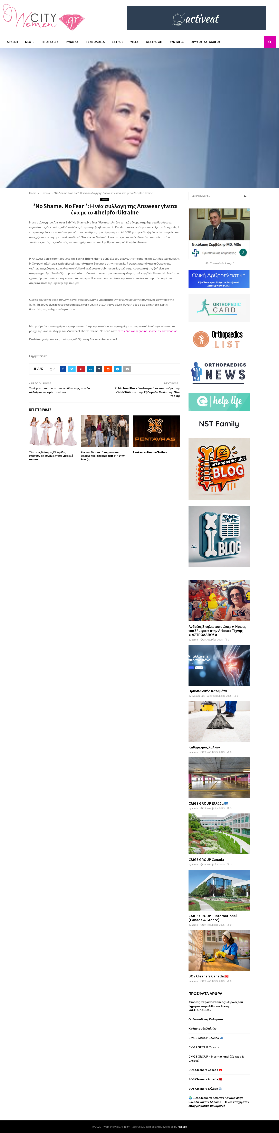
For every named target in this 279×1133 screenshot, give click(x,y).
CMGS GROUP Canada (206, 860)
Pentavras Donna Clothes (150, 452)
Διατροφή (154, 42)
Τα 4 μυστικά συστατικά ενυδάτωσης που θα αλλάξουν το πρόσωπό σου (59, 390)
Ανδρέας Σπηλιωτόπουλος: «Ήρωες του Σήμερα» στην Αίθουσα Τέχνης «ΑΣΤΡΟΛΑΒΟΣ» (217, 631)
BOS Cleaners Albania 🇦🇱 (205, 1079)
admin (195, 639)
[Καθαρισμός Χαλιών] (219, 721)
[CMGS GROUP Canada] (219, 833)
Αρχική (12, 42)
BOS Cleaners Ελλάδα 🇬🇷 (205, 1088)
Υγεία (134, 42)
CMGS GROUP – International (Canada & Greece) (213, 918)
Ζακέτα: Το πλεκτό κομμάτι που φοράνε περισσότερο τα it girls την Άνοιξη (103, 456)
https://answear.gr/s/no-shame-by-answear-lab (147, 331)
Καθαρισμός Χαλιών (204, 747)
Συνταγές (177, 42)
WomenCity (198, 695)
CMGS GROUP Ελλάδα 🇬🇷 (208, 803)
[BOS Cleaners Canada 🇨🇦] (219, 950)
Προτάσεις (50, 42)
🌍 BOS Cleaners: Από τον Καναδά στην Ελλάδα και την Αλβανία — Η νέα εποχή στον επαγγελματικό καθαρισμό (219, 1101)
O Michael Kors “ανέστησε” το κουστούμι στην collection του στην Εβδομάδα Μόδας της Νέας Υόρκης (147, 392)
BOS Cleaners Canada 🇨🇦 (209, 976)
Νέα (28, 42)
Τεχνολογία (95, 42)
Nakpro (182, 1126)
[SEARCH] (245, 196)
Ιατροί (117, 42)
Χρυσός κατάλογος (206, 42)
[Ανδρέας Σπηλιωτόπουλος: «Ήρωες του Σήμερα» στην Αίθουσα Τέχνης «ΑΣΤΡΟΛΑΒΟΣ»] (219, 600)
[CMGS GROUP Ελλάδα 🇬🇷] (219, 777)
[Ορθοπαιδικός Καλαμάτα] (219, 665)
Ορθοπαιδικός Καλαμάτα (208, 691)
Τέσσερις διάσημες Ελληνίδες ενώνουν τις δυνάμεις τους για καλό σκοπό (51, 456)
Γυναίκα (72, 42)
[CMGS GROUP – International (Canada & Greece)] (219, 890)
